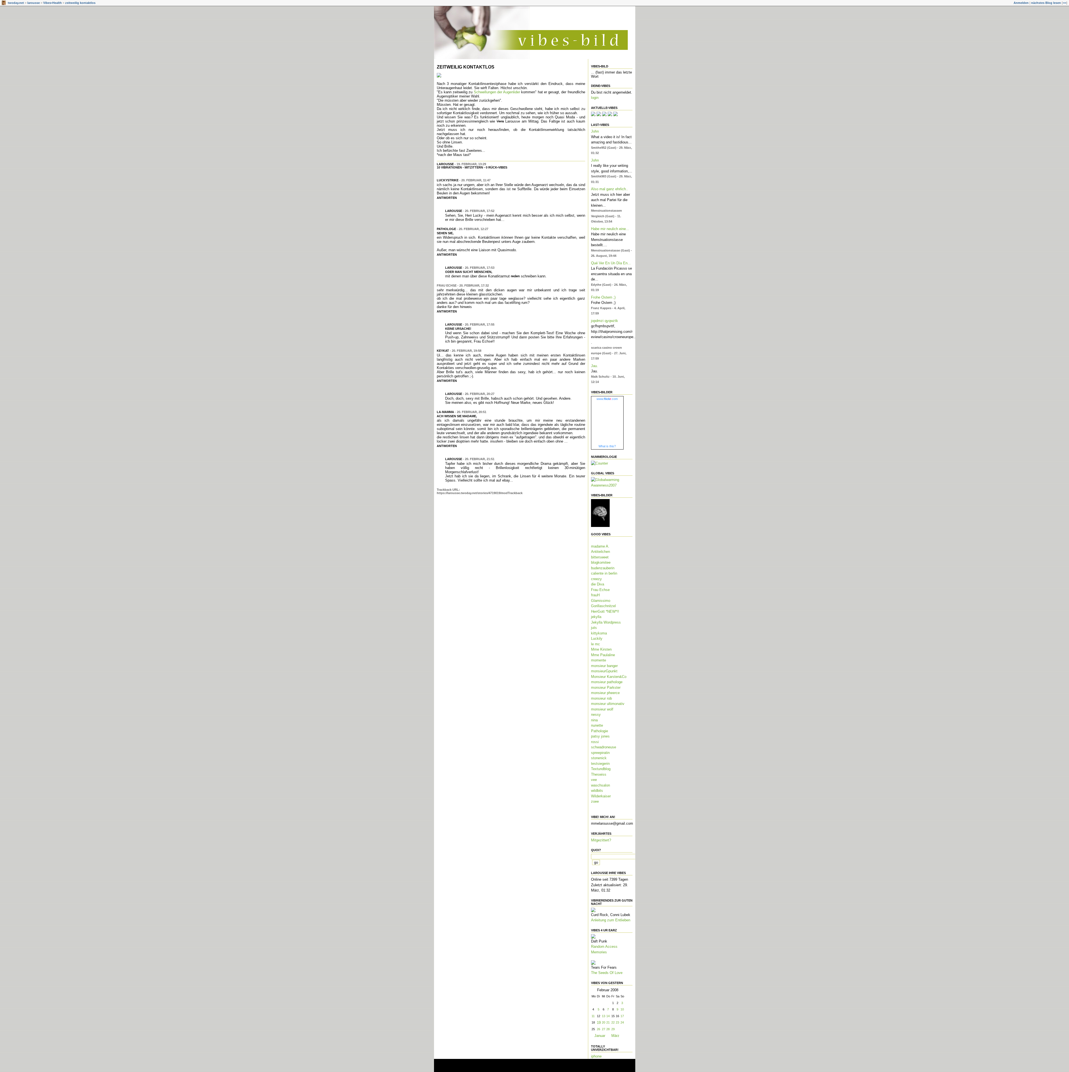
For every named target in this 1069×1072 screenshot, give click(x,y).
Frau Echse (600, 590)
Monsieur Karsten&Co (608, 677)
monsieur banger (604, 666)
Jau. (594, 366)
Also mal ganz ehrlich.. (609, 189)
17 (622, 1016)
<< (1064, 2)
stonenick (599, 758)
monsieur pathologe (606, 682)
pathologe (446, 229)
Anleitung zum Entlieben (610, 920)
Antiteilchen (600, 552)
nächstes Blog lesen (1046, 2)
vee (594, 780)
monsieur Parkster (606, 687)
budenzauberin (602, 568)
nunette (597, 725)
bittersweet (600, 557)
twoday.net (16, 2)
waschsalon (600, 785)
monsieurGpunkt (604, 671)
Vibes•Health (52, 2)
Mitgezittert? (601, 840)
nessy (596, 714)
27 (603, 1029)
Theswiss (598, 774)
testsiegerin (600, 763)
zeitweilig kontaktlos (80, 2)
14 (608, 1016)
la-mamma (445, 412)
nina (594, 720)
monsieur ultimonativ (607, 704)
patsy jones (600, 736)
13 (603, 1016)
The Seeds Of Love (606, 973)
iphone (596, 1056)
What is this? (607, 446)
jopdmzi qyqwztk (604, 321)
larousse (33, 2)
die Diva (597, 584)
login (595, 98)
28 (608, 1029)
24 (622, 1022)
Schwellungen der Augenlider (497, 92)
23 (617, 1022)
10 (622, 1009)
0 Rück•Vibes (496, 167)
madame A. (600, 546)
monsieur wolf (602, 709)
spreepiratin (600, 753)
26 (598, 1029)
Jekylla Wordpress (606, 622)
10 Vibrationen (449, 167)
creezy (596, 579)
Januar (599, 1036)
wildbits (597, 790)
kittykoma (599, 633)
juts (594, 628)
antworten (447, 197)
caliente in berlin (604, 573)
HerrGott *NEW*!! (605, 611)
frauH (595, 595)
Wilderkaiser (601, 796)
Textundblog (600, 769)
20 (603, 1022)
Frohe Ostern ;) (603, 297)
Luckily (596, 638)
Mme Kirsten (601, 649)
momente (598, 660)
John (595, 131)
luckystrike (448, 180)
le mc (595, 644)
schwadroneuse (603, 747)
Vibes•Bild (599, 66)
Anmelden (1021, 2)
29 (613, 1029)
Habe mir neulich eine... (610, 229)
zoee (595, 801)
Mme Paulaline (603, 655)
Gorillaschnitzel (603, 606)
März (615, 1036)
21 (608, 1022)
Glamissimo (600, 601)
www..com (607, 399)
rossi (595, 742)
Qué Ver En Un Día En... (611, 263)
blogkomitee (600, 562)
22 (613, 1022)
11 (593, 1016)
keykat (443, 350)
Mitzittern (474, 167)
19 (599, 1022)
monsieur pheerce (605, 693)
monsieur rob (601, 698)
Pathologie (599, 731)
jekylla (596, 617)
